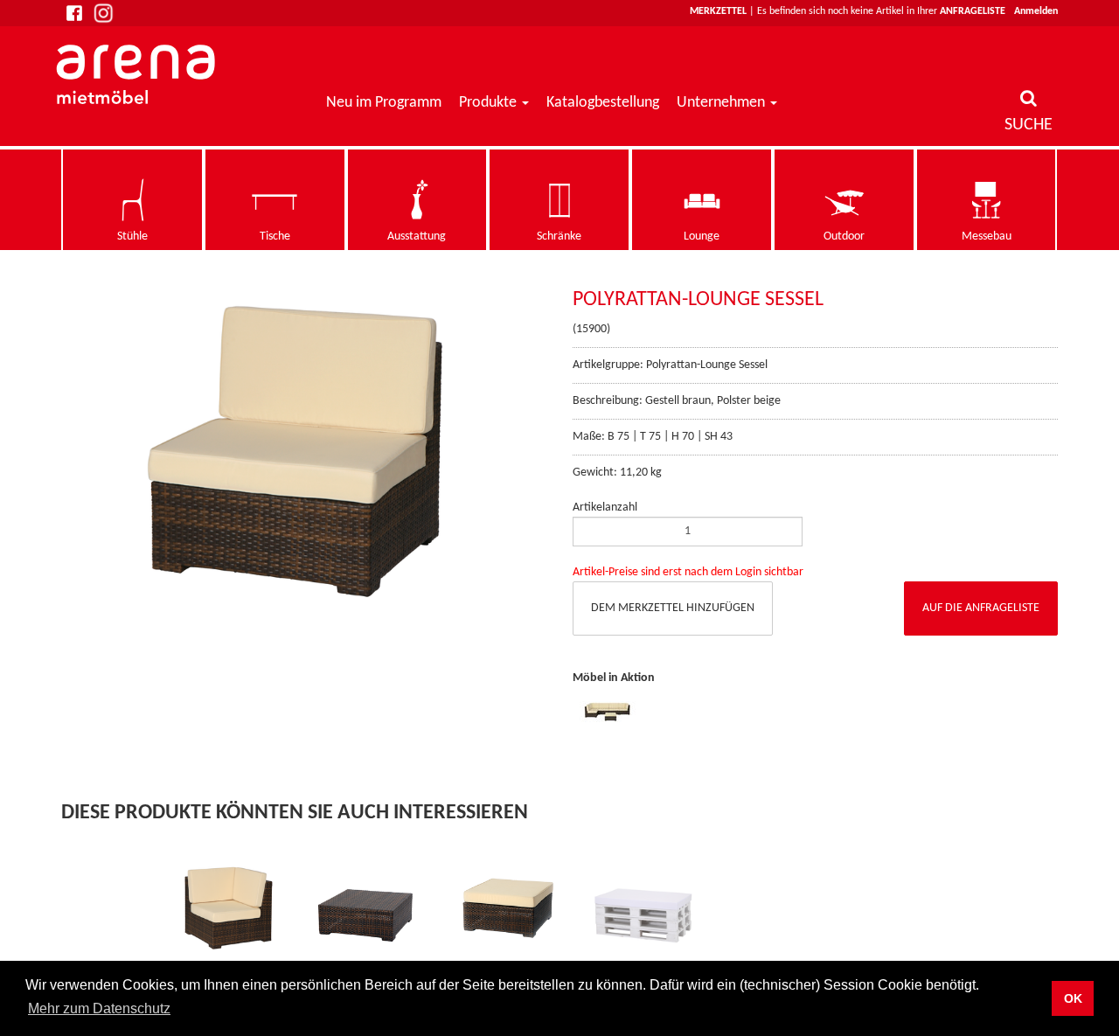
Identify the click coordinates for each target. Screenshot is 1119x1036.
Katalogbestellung (602, 102)
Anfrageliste (972, 11)
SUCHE (1028, 125)
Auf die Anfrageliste (980, 608)
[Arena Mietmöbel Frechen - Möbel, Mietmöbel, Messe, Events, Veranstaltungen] (137, 74)
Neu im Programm (383, 102)
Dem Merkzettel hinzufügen (672, 608)
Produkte (488, 102)
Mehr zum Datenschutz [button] (99, 1008)
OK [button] (1073, 998)
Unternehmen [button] (722, 102)
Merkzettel (718, 11)
